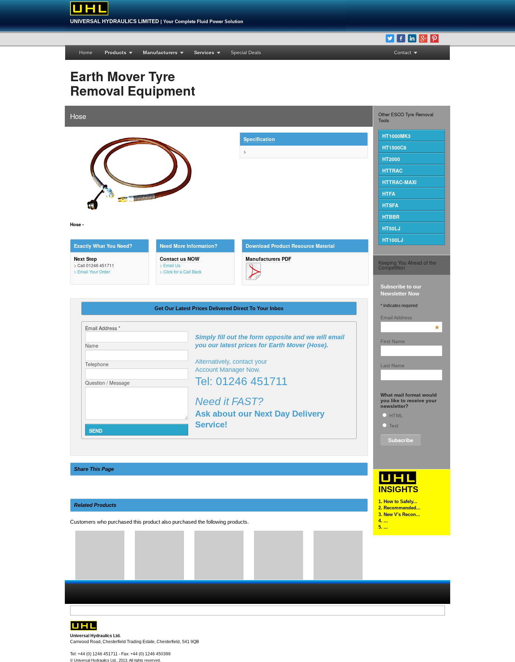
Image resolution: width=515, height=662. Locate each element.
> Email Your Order (92, 271)
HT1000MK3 (396, 135)
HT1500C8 (394, 147)
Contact (402, 52)
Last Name (392, 365)
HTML (396, 415)
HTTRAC (392, 170)
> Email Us (170, 265)
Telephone (97, 364)
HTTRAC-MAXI (399, 182)
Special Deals (246, 52)
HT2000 (391, 158)
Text (393, 425)
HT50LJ (391, 228)
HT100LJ (392, 239)
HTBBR (390, 216)
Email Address (409, 317)
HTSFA (390, 205)
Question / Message (107, 382)
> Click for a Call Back (180, 271)
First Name (392, 341)
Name (91, 345)
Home (85, 52)
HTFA (388, 193)
